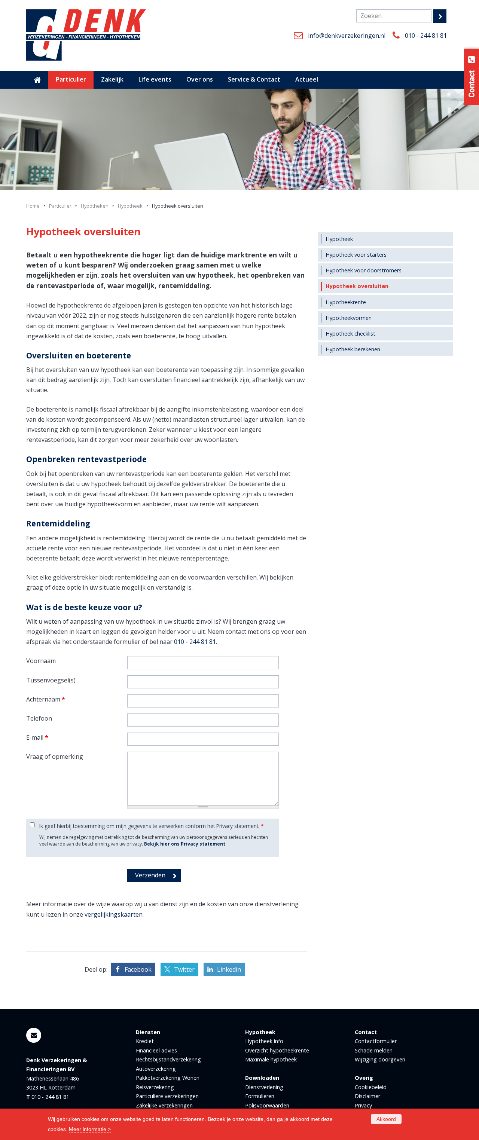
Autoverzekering (156, 1068)
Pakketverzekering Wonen (167, 1077)
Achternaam (45, 699)
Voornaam (41, 661)
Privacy (363, 1105)
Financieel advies (156, 1050)
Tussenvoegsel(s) (51, 680)
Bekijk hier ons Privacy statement (184, 844)
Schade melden (374, 1050)
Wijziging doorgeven (380, 1059)
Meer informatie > (90, 1129)
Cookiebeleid (371, 1087)
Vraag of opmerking (54, 756)
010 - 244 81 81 (426, 35)
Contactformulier (376, 1041)
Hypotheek (130, 205)
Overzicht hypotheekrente (277, 1050)
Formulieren (259, 1096)
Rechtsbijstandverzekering (168, 1059)
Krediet (145, 1041)
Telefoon (39, 718)
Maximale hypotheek (271, 1059)
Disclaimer (367, 1096)
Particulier (60, 205)
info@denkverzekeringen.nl (346, 35)
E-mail (37, 737)
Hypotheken (95, 205)
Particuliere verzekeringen (167, 1096)
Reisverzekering (155, 1087)
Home (33, 205)
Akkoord (386, 1119)
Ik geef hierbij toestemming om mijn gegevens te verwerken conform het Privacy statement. (151, 825)
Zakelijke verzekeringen (164, 1105)
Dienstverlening (264, 1087)
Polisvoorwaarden (267, 1105)
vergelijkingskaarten (114, 914)
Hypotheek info (264, 1041)
